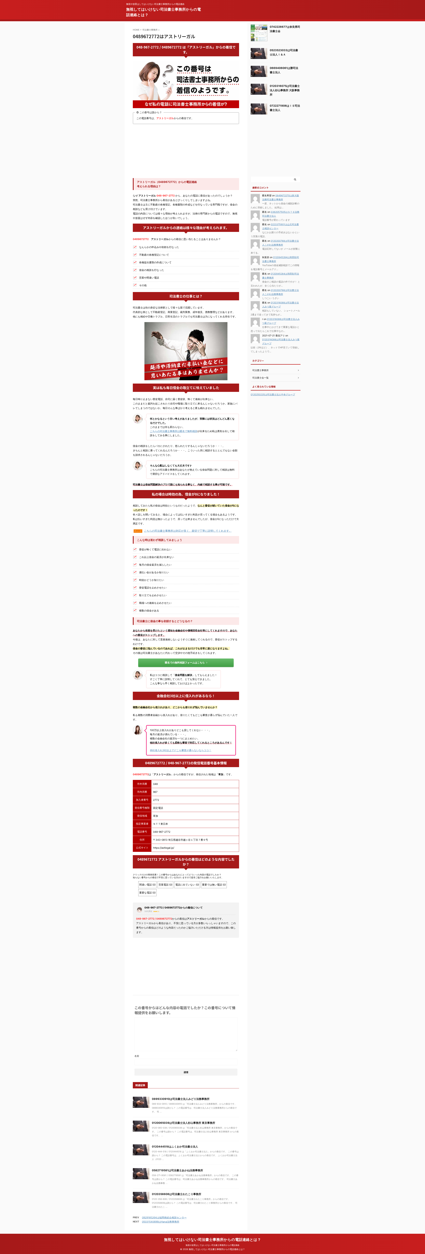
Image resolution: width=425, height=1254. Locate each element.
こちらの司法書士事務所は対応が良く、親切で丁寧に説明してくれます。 (188, 530)
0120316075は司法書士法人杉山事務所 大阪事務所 (285, 90)
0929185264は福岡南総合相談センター (164, 1217)
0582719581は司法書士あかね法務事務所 (177, 1170)
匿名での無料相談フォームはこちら (185, 662)
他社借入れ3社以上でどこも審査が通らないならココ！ (180, 750)
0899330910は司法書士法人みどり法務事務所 (181, 1099)
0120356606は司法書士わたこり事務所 (176, 1194)
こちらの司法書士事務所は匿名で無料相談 (173, 431)
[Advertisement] (186, 151)
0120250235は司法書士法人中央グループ (273, 394)
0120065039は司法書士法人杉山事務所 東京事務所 (183, 1122)
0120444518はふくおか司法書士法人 (175, 1146)
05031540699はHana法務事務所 (160, 1221)
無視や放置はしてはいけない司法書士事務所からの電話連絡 (212, 1245)
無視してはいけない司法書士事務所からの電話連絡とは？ (212, 1239)
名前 (136, 1055)
